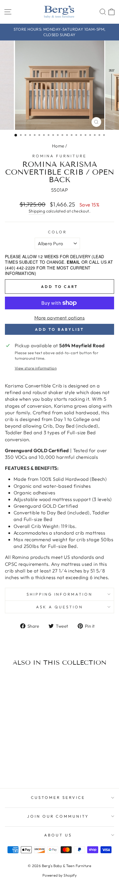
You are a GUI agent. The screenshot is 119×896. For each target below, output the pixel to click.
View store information (36, 368)
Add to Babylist (59, 329)
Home (58, 146)
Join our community (58, 816)
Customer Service (58, 797)
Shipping (37, 211)
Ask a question (59, 607)
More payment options (59, 318)
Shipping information (60, 594)
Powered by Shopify (59, 875)
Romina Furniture (59, 156)
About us (58, 835)
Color (57, 232)
